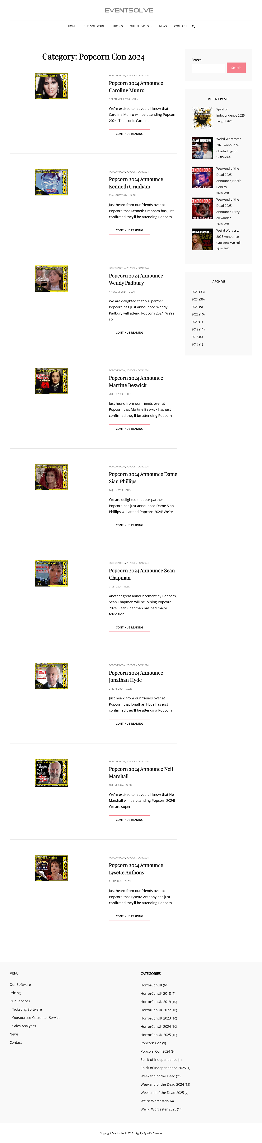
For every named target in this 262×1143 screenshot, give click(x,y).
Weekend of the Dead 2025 (162, 1092)
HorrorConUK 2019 (156, 1001)
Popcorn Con (117, 75)
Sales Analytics (24, 1026)
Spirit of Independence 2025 (163, 1067)
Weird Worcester (154, 1101)
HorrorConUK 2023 (156, 1018)
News (163, 26)
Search (197, 60)
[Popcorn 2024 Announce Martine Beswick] (51, 381)
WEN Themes (154, 1133)
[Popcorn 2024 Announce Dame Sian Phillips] (51, 477)
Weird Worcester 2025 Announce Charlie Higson (228, 145)
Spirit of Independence (159, 1059)
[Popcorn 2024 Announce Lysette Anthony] (51, 868)
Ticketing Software (27, 1009)
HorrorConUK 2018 (156, 993)
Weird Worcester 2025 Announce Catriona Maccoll (228, 236)
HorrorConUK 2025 (156, 1034)
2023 (195, 307)
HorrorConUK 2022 (156, 1010)
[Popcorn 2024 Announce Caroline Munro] (51, 86)
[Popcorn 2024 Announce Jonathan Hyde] (51, 676)
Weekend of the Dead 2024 (162, 1084)
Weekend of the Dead (158, 1076)
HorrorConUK (151, 985)
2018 (195, 337)
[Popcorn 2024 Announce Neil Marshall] (51, 773)
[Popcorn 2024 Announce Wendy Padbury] (51, 278)
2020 (195, 322)
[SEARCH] (193, 26)
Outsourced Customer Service (36, 1017)
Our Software (94, 26)
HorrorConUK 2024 (156, 1026)
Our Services (139, 26)
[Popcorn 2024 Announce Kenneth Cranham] (51, 182)
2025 (195, 292)
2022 (195, 314)
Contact (180, 26)
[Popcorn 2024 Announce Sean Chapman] (51, 573)
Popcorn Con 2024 (137, 75)
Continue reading (133, 135)
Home (72, 26)
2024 (195, 299)
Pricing (117, 26)
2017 (195, 344)
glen (135, 99)
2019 (195, 329)
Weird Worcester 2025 (158, 1109)
